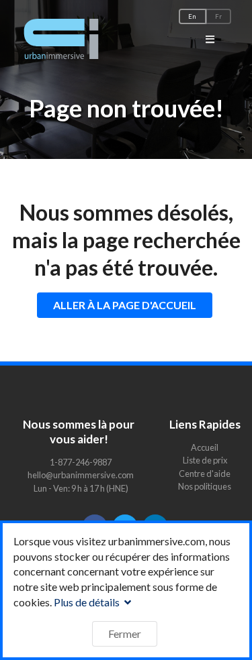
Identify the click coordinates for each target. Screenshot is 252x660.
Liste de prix (205, 460)
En (192, 16)
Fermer (124, 633)
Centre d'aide (204, 473)
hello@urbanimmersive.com (81, 475)
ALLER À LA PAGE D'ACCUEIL (124, 304)
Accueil (204, 448)
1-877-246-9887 (81, 462)
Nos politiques (204, 486)
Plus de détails (88, 602)
